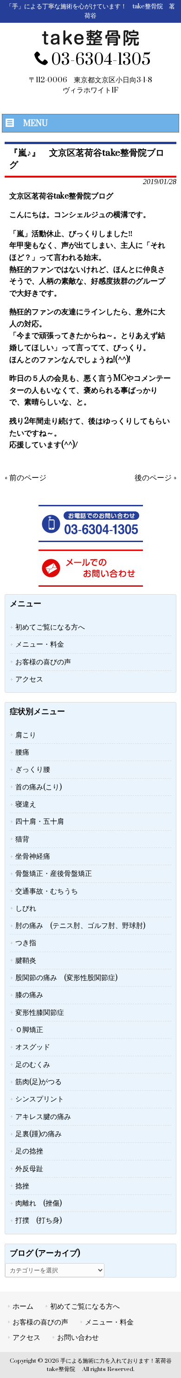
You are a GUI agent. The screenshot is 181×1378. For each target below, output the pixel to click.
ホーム (23, 1306)
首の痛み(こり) (38, 787)
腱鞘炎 (25, 960)
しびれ (25, 908)
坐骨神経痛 (32, 856)
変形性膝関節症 (39, 1012)
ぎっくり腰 (32, 769)
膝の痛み (29, 995)
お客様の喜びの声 (43, 662)
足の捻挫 (29, 1151)
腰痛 (22, 752)
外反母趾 (29, 1168)
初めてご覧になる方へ (50, 627)
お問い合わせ (78, 1337)
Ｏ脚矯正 (29, 1029)
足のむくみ (32, 1064)
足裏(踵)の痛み (38, 1134)
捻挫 (22, 1186)
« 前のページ (25, 478)
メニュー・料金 (39, 644)
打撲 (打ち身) (38, 1220)
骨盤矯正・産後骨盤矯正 (53, 873)
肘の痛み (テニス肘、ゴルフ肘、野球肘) (80, 925)
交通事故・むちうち (46, 891)
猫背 (22, 839)
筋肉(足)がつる (38, 1081)
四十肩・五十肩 (39, 821)
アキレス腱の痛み (43, 1116)
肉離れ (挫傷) (38, 1203)
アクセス (29, 679)
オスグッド (32, 1047)
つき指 (25, 942)
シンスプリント (39, 1099)
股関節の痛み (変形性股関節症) (66, 977)
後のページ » (155, 478)
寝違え (25, 804)
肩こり (25, 735)
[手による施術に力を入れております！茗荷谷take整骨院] (90, 44)
